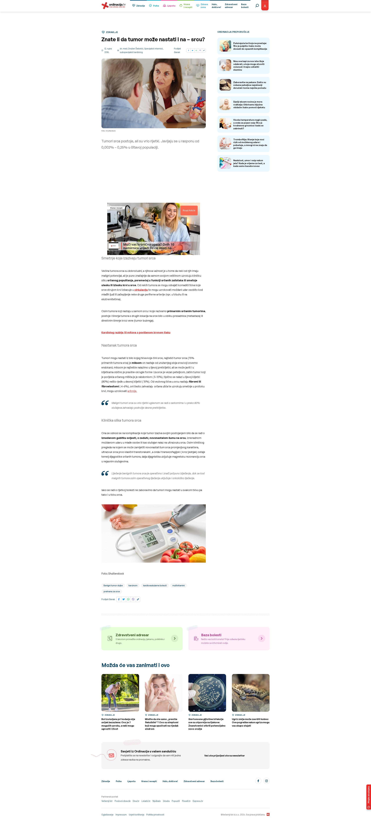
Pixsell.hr (186, 801)
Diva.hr (136, 801)
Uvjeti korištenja (136, 814)
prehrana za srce (112, 591)
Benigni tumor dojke (113, 585)
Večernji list (106, 801)
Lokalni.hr (145, 801)
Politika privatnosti (155, 814)
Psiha (156, 6)
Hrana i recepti (149, 781)
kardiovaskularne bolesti (155, 585)
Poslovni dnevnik (123, 801)
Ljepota (171, 6)
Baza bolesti (217, 781)
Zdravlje (140, 6)
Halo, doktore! (170, 781)
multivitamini (178, 585)
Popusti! (176, 801)
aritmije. (132, 391)
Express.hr (198, 801)
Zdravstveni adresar (194, 781)
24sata (166, 801)
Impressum (121, 814)
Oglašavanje (107, 814)
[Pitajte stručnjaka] (368, 796)
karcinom (133, 585)
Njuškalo (157, 801)
